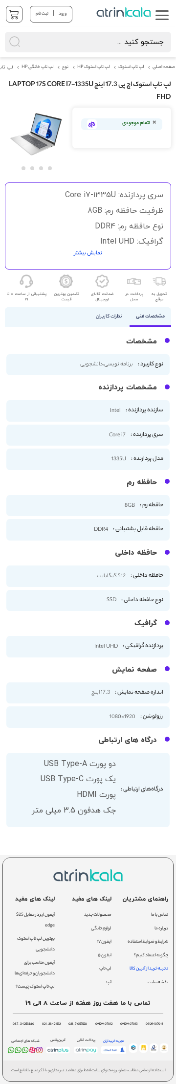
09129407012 (103, 1024)
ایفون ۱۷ (104, 942)
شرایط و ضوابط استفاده (148, 942)
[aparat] (32, 1052)
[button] (23, 167)
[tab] (150, 317)
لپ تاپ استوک (131, 67)
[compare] (92, 124)
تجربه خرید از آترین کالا (149, 968)
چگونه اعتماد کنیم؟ (151, 955)
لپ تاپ (105, 968)
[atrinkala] (25, 1052)
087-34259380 (23, 1024)
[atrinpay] (85, 1053)
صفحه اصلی (164, 67)
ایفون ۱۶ (104, 955)
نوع (65, 67)
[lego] (125, 12)
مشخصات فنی (150, 317)
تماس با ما (159, 915)
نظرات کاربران (109, 317)
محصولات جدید (97, 915)
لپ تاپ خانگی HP (37, 67)
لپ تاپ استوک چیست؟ (35, 987)
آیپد (108, 982)
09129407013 (129, 1024)
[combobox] (88, 42)
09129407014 (154, 1024)
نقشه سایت (158, 982)
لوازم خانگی (101, 928)
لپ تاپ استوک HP (93, 67)
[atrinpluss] (57, 1053)
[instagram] (39, 1052)
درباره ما (161, 928)
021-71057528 (77, 1024)
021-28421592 (51, 1024)
